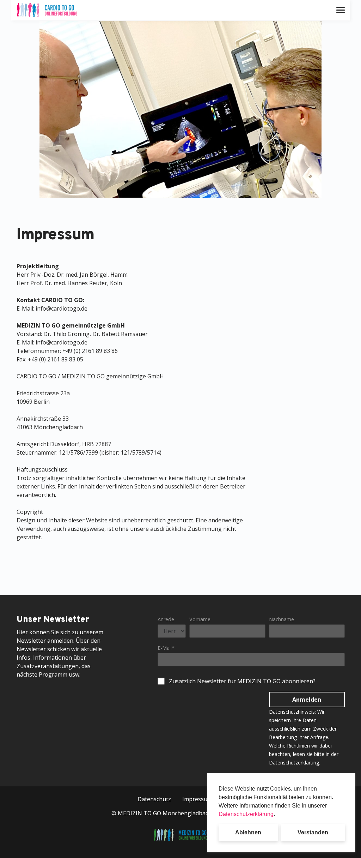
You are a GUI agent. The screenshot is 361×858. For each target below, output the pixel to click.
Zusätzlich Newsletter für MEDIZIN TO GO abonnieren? (242, 681)
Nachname (281, 619)
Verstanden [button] (313, 832)
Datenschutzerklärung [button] (246, 814)
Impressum (197, 799)
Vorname (199, 619)
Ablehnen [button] (248, 832)
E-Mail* (166, 647)
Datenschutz (154, 799)
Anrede (166, 619)
